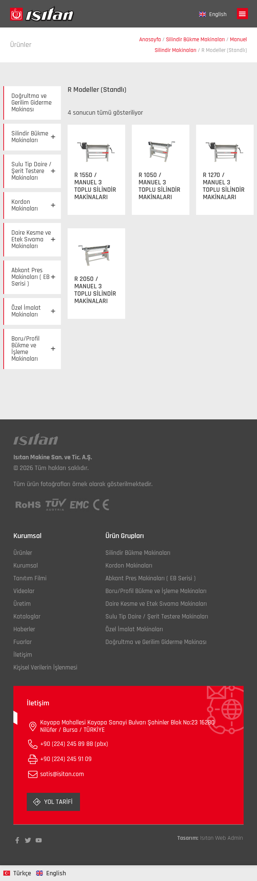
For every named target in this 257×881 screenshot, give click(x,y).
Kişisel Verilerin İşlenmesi (45, 667)
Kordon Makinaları (33, 205)
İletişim (22, 655)
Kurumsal (25, 566)
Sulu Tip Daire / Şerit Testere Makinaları (33, 171)
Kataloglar (26, 616)
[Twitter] (28, 840)
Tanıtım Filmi (30, 578)
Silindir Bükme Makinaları (195, 39)
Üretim (22, 604)
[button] (242, 13)
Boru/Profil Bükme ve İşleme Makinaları (33, 349)
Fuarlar (22, 642)
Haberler (24, 629)
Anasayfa (150, 39)
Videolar (23, 591)
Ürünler (22, 553)
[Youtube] (38, 840)
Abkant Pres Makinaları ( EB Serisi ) (33, 277)
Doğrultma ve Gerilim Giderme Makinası (31, 103)
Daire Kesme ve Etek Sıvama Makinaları (33, 239)
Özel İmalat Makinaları (33, 311)
